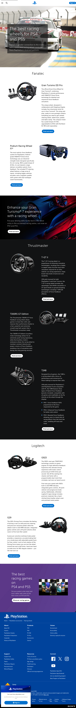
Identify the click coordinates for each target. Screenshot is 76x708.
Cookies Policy (57, 700)
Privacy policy (34, 700)
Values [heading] (52, 625)
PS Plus (29, 635)
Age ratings (30, 661)
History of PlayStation (10, 640)
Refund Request (8, 669)
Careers (6, 630)
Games (29, 640)
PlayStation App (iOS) (56, 671)
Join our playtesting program (58, 676)
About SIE (6, 628)
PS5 (28, 628)
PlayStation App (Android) (57, 673)
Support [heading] (7, 654)
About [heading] (6, 625)
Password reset (8, 666)
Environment (53, 628)
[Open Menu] (2, 3)
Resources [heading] (30, 654)
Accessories (30, 638)
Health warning (31, 664)
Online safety (53, 633)
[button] (21, 600)
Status (6, 661)
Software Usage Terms (66, 700)
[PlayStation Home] (34, 3)
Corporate (7, 638)
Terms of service (31, 656)
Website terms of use (43, 700)
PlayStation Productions (10, 635)
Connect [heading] (53, 654)
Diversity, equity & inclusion (57, 635)
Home (5, 621)
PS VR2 (29, 633)
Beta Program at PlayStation (57, 678)
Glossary (29, 669)
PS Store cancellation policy (34, 659)
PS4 (28, 630)
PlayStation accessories (15, 621)
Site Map (51, 700)
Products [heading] (30, 625)
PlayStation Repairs (9, 664)
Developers (30, 666)
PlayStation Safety (9, 659)
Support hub (7, 656)
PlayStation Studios (9, 633)
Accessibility (53, 630)
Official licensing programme (35, 671)
